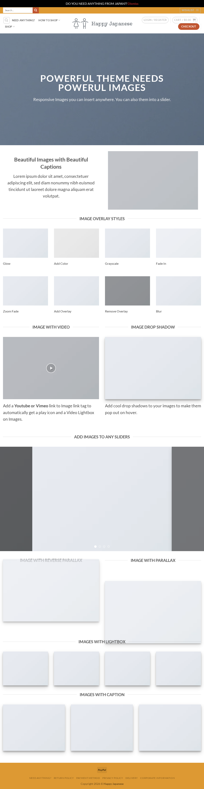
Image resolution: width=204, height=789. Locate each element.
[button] (6, 20)
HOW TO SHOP (48, 20)
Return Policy (64, 777)
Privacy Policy (112, 777)
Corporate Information (157, 777)
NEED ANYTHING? (23, 20)
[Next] (194, 498)
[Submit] (36, 10)
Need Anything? (40, 777)
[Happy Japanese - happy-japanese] (102, 23)
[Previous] (9, 498)
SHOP (8, 26)
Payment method (88, 777)
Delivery (132, 777)
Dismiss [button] (133, 3)
